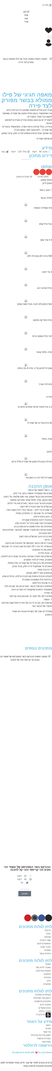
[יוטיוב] (27, 917)
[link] (34, 917)
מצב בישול (45, 190)
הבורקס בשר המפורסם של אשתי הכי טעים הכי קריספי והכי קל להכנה (27, 868)
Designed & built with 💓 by (32, 1052)
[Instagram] (48, 917)
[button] (48, 30)
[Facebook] (41, 917)
